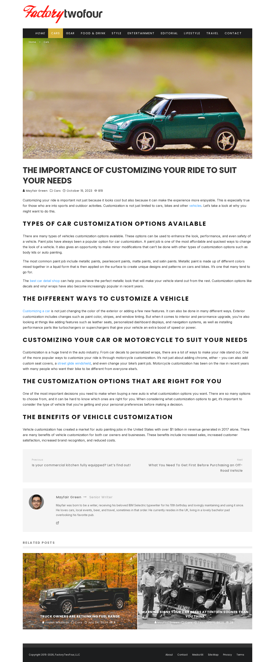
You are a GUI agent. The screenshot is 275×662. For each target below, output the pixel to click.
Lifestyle (192, 33)
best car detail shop (45, 281)
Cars (55, 33)
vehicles (195, 206)
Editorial (169, 33)
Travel (212, 33)
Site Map (213, 655)
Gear (70, 33)
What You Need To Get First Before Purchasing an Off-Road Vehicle (196, 465)
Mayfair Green (36, 191)
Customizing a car (36, 311)
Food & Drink (93, 33)
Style (117, 33)
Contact (233, 33)
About (169, 655)
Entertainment (141, 33)
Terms (240, 655)
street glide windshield (74, 363)
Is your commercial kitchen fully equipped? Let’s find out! (81, 462)
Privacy (227, 655)
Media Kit (197, 655)
